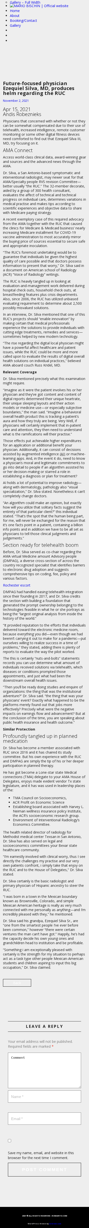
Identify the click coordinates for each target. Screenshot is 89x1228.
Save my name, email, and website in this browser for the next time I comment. (41, 1155)
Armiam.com (55, 1223)
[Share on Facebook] (44, 999)
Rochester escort (16, 585)
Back (17, 982)
